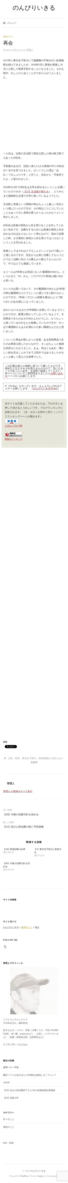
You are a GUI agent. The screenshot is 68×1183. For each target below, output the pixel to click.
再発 (17, 758)
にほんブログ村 (13, 425)
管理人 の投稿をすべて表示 (17, 791)
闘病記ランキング (13, 438)
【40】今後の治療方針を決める (21, 814)
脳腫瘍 (34, 762)
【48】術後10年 (11, 1097)
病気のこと (8, 36)
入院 (10, 758)
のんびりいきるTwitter (45, 388)
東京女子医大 (29, 758)
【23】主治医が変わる (36, 191)
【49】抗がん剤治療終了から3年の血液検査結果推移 (29, 1090)
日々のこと (8, 1119)
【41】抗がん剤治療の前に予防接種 (23, 826)
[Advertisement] (34, 117)
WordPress (24, 1175)
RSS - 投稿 (8, 1142)
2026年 (6, 1082)
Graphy (40, 1175)
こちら (24, 1044)
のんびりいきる (34, 7)
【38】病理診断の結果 (14, 849)
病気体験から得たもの (50, 758)
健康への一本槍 (11, 1067)
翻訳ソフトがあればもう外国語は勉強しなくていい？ (29, 1074)
